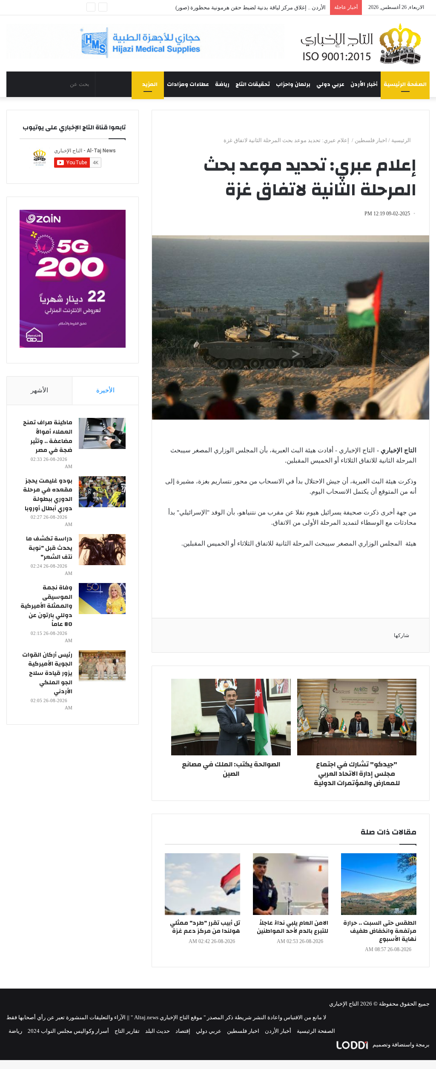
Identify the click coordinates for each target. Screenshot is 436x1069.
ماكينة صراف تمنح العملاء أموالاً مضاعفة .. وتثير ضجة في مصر (47, 436)
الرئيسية (401, 140)
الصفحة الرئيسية (405, 84)
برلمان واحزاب (293, 84)
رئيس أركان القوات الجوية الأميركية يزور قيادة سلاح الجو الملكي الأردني (47, 673)
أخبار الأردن (364, 84)
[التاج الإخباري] (363, 43)
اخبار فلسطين (371, 140)
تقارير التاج (127, 1031)
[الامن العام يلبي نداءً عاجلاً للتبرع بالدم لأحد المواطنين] (290, 884)
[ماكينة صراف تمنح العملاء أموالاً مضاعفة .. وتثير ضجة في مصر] (102, 433)
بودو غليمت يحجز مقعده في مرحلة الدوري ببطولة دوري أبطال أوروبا (47, 494)
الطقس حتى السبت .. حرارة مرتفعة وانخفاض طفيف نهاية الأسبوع (379, 931)
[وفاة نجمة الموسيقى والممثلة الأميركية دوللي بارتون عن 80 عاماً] (102, 598)
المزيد (150, 84)
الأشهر (39, 390)
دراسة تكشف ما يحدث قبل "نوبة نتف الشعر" (49, 548)
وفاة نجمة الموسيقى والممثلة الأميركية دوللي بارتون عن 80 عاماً (46, 606)
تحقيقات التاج (252, 84)
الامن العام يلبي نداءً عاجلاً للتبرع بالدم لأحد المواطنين (292, 927)
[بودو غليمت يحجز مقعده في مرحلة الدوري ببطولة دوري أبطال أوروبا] (102, 491)
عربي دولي (330, 84)
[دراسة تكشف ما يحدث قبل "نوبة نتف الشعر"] (102, 549)
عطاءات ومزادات (188, 84)
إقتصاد (182, 1031)
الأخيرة (105, 390)
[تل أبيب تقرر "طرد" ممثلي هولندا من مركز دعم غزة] (202, 884)
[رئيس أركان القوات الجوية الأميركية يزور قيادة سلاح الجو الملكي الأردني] (102, 665)
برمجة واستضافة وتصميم (400, 1044)
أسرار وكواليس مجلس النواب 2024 (68, 1031)
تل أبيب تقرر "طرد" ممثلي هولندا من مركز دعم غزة (205, 927)
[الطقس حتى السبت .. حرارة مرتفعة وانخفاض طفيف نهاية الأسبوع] (378, 884)
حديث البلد (157, 1031)
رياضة (222, 84)
